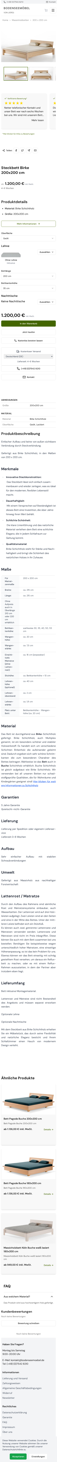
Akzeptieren (18, 1456)
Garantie (7, 1417)
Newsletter (8, 1397)
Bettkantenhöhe (9, 283)
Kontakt (31, 377)
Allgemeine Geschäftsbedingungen (21, 1388)
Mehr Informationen (26, 223)
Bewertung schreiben (28, 1323)
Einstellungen (38, 1456)
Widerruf (7, 1393)
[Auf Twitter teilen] (22, 150)
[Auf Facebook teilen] (16, 150)
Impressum (8, 1427)
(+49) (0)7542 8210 (30, 368)
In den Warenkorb (28, 323)
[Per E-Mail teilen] (35, 150)
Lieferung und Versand (15, 1378)
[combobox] (28, 238)
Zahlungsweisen (11, 1383)
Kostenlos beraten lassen (30, 340)
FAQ (4, 1422)
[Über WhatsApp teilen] (28, 150)
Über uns (7, 1432)
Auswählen (45, 252)
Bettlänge (6, 271)
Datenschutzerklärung (14, 1412)
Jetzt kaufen (28, 332)
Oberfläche (6, 233)
